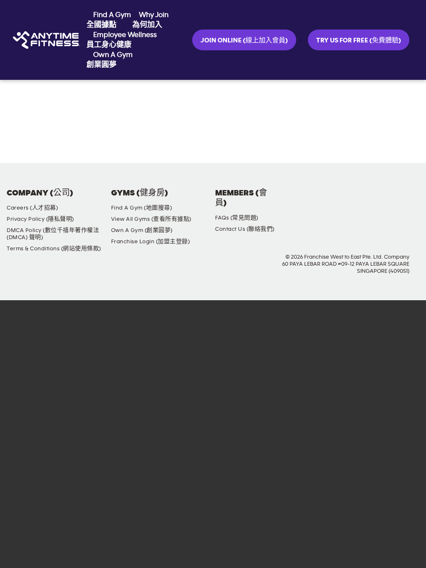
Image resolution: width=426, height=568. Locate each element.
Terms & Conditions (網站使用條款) (54, 249)
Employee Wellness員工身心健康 (122, 40)
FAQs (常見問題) (236, 218)
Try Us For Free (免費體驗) (358, 40)
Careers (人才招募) (32, 208)
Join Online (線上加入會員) (244, 40)
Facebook (340, 200)
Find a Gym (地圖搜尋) (141, 208)
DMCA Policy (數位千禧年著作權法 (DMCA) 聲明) (53, 233)
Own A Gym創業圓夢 (110, 60)
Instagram (364, 200)
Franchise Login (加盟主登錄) (150, 241)
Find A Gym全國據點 (109, 20)
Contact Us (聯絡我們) (245, 229)
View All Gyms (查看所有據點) (151, 219)
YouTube (388, 200)
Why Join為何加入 (150, 20)
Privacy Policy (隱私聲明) (40, 219)
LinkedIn (411, 200)
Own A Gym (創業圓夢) (142, 230)
